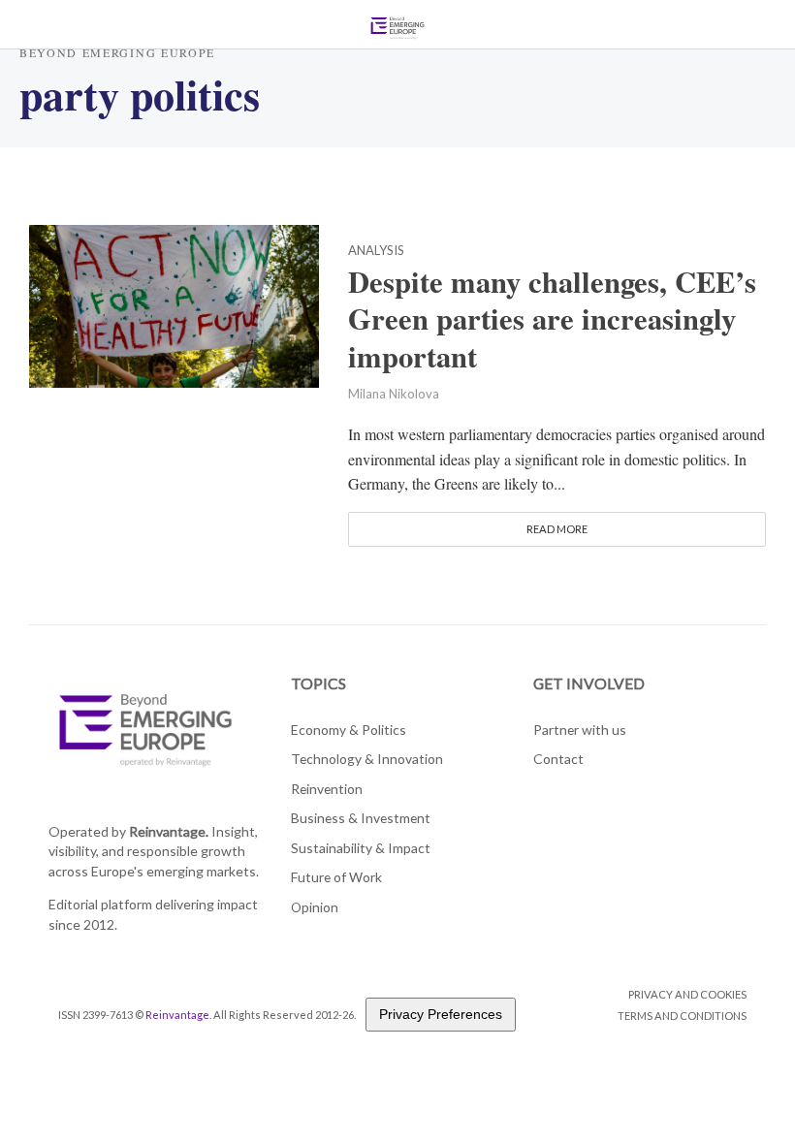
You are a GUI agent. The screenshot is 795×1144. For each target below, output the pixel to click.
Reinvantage (177, 1014)
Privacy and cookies (687, 994)
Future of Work (336, 877)
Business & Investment (360, 818)
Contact (558, 758)
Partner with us (579, 729)
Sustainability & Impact (360, 848)
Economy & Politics (348, 729)
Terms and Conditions (682, 1015)
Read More (557, 529)
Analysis (376, 251)
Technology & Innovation (367, 758)
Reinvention (327, 788)
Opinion (314, 907)
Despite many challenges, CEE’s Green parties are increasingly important (552, 319)
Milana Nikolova (393, 393)
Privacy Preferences (440, 1014)
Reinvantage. (168, 831)
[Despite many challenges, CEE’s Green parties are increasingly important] (174, 303)
